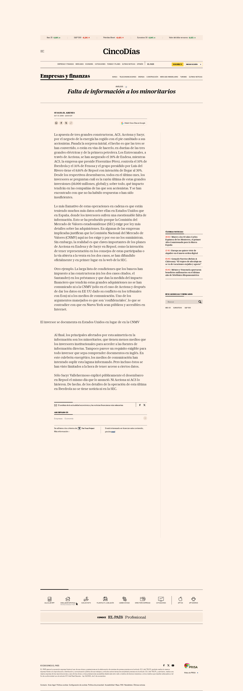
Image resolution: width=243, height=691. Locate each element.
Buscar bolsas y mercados (179, 294)
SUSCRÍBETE (177, 64)
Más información (61, 431)
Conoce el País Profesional (121, 617)
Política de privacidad (96, 685)
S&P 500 (77, 38)
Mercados (80, 64)
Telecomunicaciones (128, 77)
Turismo (183, 77)
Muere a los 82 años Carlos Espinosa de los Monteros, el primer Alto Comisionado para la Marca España (183, 241)
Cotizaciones (100, 64)
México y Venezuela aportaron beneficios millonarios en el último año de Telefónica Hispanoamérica (183, 272)
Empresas (58, 418)
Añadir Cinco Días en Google (134, 123)
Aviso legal (52, 685)
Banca (114, 77)
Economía (89, 64)
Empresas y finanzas (66, 64)
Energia (141, 77)
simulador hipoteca (67, 603)
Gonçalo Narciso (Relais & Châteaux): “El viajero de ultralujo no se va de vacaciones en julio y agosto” (183, 261)
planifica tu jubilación (105, 603)
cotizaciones (161, 603)
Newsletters (128, 685)
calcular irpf (49, 603)
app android (193, 603)
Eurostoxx (177, 308)
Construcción (152, 77)
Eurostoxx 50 (142, 38)
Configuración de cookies (78, 685)
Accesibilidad (110, 685)
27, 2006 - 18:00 (63, 116)
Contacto (43, 685)
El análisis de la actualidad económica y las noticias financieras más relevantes (90, 405)
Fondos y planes (113, 64)
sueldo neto (86, 603)
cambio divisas (124, 603)
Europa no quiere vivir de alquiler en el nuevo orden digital (181, 251)
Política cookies (62, 685)
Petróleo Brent (109, 38)
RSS (121, 685)
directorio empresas (142, 603)
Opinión (140, 64)
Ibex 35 (49, 38)
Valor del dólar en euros (178, 38)
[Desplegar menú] (42, 51)
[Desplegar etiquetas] (145, 418)
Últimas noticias (128, 64)
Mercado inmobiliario (169, 77)
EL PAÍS (149, 63)
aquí (113, 431)
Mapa (117, 685)
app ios (180, 603)
